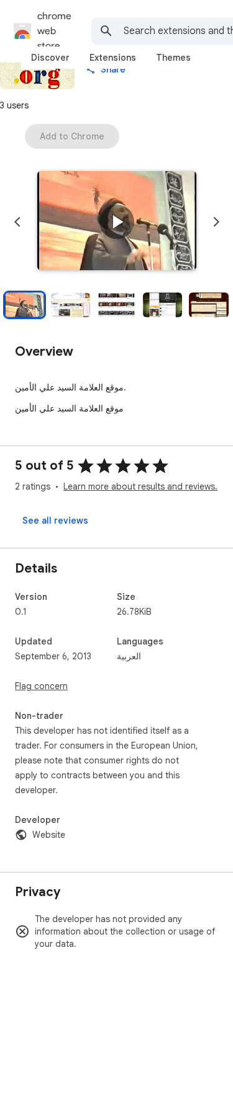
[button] (117, 222)
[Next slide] (216, 221)
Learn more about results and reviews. (140, 486)
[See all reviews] (55, 520)
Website (48, 834)
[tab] (50, 57)
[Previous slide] (17, 221)
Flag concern (41, 686)
